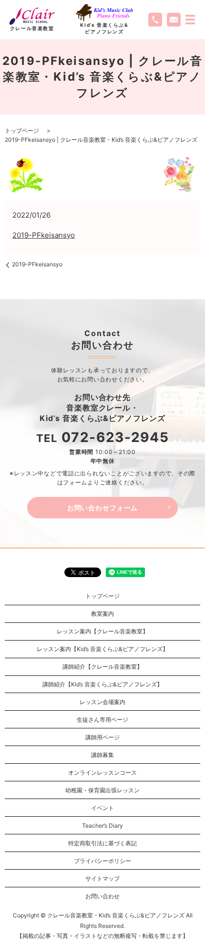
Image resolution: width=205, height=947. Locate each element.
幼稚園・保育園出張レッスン (102, 790)
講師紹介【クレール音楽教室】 (102, 666)
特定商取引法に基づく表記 (102, 843)
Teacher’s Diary (102, 825)
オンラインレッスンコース (102, 772)
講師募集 (102, 754)
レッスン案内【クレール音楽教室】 (102, 631)
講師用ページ (102, 737)
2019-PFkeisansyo (43, 235)
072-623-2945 (115, 437)
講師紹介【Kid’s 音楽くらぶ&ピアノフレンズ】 (102, 684)
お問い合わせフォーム (102, 508)
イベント (102, 807)
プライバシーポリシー (102, 860)
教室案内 (102, 613)
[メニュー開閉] (190, 19)
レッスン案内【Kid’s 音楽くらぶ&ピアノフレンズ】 (102, 648)
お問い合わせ (102, 896)
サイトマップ (102, 878)
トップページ (22, 130)
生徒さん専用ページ (102, 719)
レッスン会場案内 (102, 701)
